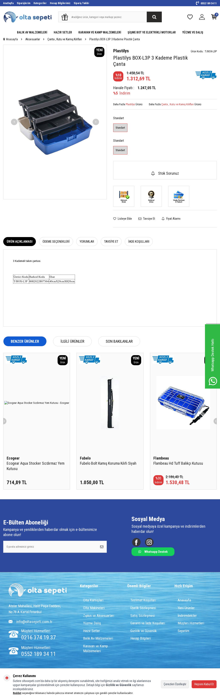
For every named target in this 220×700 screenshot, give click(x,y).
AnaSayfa (8, 3)
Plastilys (121, 50)
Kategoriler (40, 3)
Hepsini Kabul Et (204, 684)
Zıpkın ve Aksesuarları (98, 615)
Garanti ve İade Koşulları (147, 623)
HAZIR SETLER (63, 32)
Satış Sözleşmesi (142, 615)
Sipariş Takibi (81, 3)
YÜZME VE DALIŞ (192, 32)
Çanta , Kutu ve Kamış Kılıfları (64, 39)
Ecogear (13, 458)
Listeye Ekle (124, 218)
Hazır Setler (91, 631)
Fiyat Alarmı (173, 218)
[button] (14, 122)
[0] (214, 18)
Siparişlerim (23, 3)
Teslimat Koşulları (143, 600)
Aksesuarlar (32, 39)
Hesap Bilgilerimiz (60, 3)
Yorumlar (87, 241)
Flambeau (161, 458)
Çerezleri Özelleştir (175, 684)
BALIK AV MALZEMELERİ (32, 32)
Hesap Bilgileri (140, 638)
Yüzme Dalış (92, 623)
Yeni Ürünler (186, 608)
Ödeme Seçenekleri (56, 241)
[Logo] (38, 590)
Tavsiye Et (148, 218)
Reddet (17, 693)
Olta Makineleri (94, 608)
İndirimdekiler (187, 615)
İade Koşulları (138, 241)
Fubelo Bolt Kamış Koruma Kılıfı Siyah (108, 463)
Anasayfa (12, 39)
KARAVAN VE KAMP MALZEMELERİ (99, 32)
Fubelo (85, 458)
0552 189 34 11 (208, 3)
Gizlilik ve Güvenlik (143, 631)
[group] (55, 122)
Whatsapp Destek (156, 552)
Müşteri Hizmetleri (191, 623)
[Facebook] (136, 542)
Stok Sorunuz (168, 173)
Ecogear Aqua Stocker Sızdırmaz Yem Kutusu (35, 466)
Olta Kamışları (93, 600)
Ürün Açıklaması (19, 241)
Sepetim (183, 631)
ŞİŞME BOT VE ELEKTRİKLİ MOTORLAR (152, 32)
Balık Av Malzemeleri (98, 638)
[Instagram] (149, 542)
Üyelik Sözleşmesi (143, 608)
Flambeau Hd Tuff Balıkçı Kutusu (178, 463)
